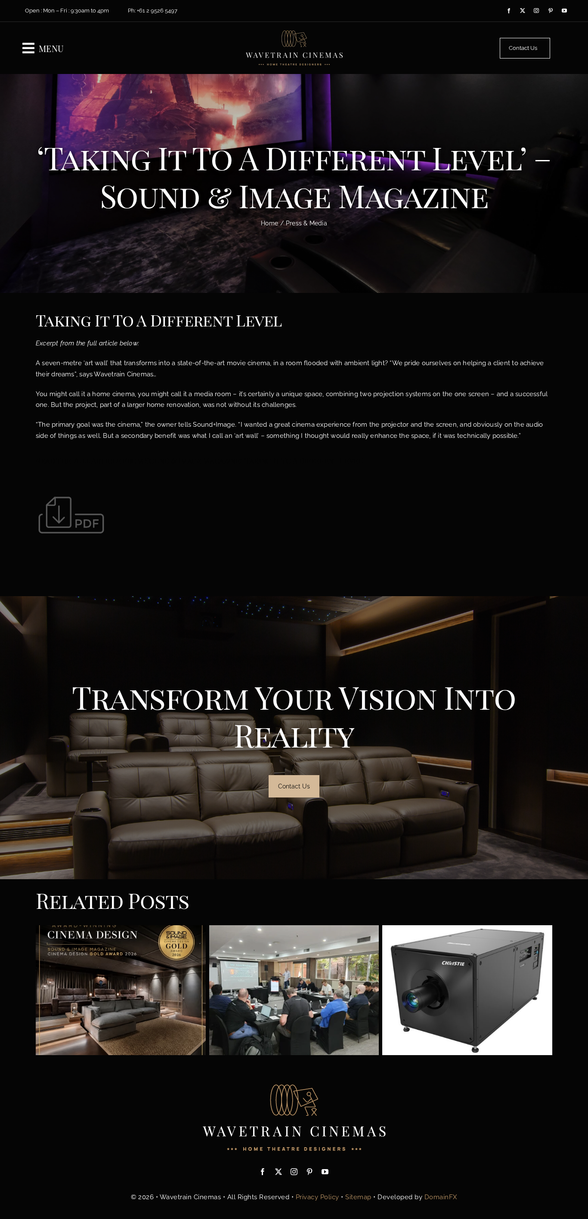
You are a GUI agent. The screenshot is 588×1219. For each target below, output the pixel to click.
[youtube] (564, 10)
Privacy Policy (317, 1197)
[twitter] (522, 10)
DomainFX (440, 1197)
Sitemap (358, 1197)
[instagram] (536, 10)
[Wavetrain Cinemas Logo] (294, 1087)
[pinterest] (550, 10)
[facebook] (508, 10)
